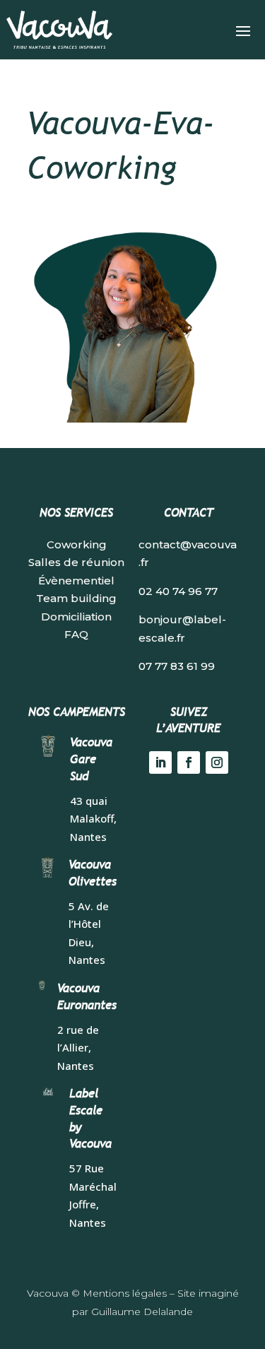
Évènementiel (76, 580)
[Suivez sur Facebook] (188, 762)
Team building (76, 598)
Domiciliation (76, 616)
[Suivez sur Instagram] (217, 762)
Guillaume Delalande (142, 1311)
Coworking (77, 544)
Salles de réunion (76, 562)
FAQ (76, 634)
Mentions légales (125, 1293)
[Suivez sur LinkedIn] (160, 762)
